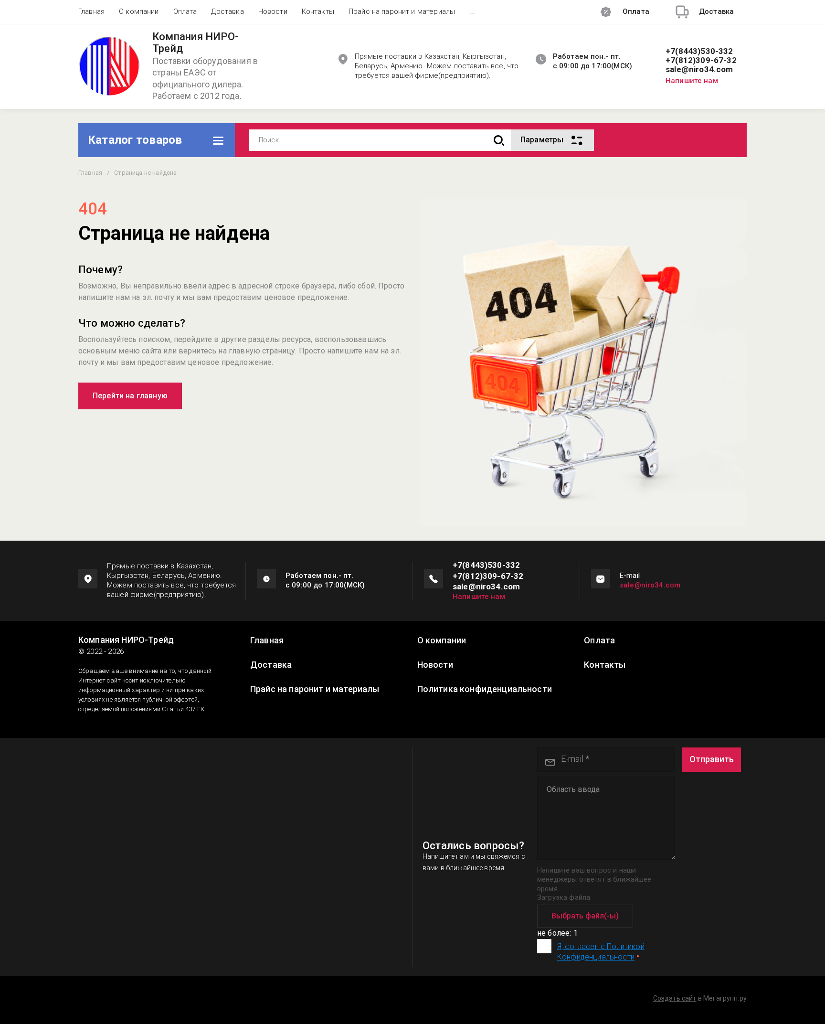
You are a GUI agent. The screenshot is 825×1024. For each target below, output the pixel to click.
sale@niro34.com (699, 69)
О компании (139, 11)
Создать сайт (675, 998)
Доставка (227, 11)
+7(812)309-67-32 (701, 60)
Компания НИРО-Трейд (195, 42)
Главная (91, 11)
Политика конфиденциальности (484, 689)
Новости (272, 11)
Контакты (318, 11)
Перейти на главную (130, 395)
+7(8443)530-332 (699, 51)
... (472, 11)
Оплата (185, 11)
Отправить (711, 759)
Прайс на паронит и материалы (402, 11)
